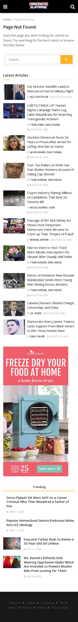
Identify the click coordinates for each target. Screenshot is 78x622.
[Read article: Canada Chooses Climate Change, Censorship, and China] (14, 308)
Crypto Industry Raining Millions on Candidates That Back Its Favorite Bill (49, 197)
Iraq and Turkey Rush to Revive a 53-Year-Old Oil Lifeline (49, 541)
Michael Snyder (39, 239)
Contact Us (48, 603)
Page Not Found (24, 19)
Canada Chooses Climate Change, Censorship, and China (51, 305)
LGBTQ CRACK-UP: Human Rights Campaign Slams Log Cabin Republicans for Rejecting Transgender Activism (49, 112)
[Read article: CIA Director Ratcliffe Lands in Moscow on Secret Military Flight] (14, 92)
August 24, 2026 (38, 267)
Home (7, 19)
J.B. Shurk (35, 313)
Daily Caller (37, 336)
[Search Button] (72, 6)
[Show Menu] (5, 6)
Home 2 (27, 607)
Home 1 (13, 607)
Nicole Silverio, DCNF (42, 207)
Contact (31, 603)
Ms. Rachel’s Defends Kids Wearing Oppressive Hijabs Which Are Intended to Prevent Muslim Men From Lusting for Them (49, 564)
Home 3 (42, 607)
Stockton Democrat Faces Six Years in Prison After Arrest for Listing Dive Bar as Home (49, 142)
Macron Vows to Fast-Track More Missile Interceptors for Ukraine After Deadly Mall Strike (49, 252)
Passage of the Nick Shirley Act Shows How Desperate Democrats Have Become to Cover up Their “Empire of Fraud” (50, 227)
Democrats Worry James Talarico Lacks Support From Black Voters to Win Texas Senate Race (51, 326)
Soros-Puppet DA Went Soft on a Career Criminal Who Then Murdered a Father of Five (37, 502)
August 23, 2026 (58, 336)
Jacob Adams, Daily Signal (46, 152)
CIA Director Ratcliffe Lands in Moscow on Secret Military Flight (50, 88)
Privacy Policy (60, 607)
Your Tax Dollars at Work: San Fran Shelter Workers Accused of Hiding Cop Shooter (50, 169)
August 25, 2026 (62, 96)
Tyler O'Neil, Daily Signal (45, 124)
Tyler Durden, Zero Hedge (46, 179)
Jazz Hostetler (39, 96)
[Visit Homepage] (39, 6)
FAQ (62, 603)
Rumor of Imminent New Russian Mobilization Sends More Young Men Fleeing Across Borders (50, 279)
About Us (16, 603)
